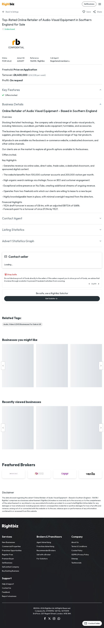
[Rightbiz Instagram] (54, 619)
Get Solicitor (50, 298)
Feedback (6, 592)
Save (88, 11)
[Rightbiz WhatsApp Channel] (58, 619)
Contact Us (6, 588)
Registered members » (60, 61)
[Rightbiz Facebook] (45, 619)
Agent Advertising (44, 542)
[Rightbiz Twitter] (49, 619)
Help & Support (8, 584)
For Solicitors (42, 558)
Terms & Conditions (79, 546)
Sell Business (89, 4)
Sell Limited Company (10, 567)
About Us (75, 542)
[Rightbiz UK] (8, 4)
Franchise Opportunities (12, 550)
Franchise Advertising (45, 546)
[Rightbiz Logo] (10, 527)
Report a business (9, 596)
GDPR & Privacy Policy (80, 554)
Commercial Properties (11, 546)
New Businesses (8, 542)
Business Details (12, 104)
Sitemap (74, 558)
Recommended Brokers (46, 550)
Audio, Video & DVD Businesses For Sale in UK (22, 324)
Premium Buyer (8, 558)
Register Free (7, 554)
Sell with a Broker (44, 554)
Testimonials (76, 563)
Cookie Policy (76, 550)
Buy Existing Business (10, 571)
